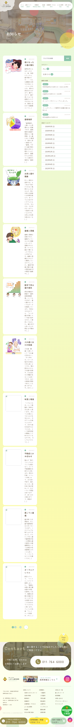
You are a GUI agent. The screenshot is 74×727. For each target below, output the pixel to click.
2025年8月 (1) (50, 135)
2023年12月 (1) (50, 156)
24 (20, 627)
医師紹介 (26, 698)
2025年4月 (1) (50, 139)
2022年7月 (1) (50, 168)
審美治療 (42, 709)
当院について (27, 690)
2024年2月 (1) (50, 151)
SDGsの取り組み (29, 712)
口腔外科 (42, 704)
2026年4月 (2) (50, 131)
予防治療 (42, 698)
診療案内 (41, 690)
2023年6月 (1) (50, 160)
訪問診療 (42, 712)
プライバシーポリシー (61, 701)
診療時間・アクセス (30, 704)
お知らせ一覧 (59, 690)
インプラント (44, 707)
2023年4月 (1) (50, 164)
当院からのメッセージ (30, 693)
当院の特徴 (27, 695)
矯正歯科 (42, 701)
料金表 (26, 709)
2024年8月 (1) (50, 143)
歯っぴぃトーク (59, 693)
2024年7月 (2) (50, 147)
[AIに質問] (66, 710)
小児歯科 (42, 695)
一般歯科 (42, 693)
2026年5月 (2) (50, 126)
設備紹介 (26, 701)
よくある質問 (28, 707)
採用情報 (57, 695)
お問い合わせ (59, 698)
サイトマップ (59, 704)
